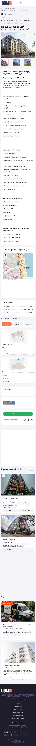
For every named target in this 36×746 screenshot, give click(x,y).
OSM (31, 278)
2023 (26, 10)
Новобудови (12, 10)
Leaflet (26, 278)
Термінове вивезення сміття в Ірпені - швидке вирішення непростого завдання (18, 625)
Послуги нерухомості (19, 628)
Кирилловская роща (10, 498)
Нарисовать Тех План (18, 712)
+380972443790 (9, 732)
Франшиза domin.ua (18, 715)
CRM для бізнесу (18, 709)
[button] (18, 264)
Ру (20, 3)
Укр (17, 3)
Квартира (17, 667)
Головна (3, 10)
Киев (20, 10)
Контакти (18, 703)
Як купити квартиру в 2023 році (11, 665)
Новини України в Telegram (18, 718)
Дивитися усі (17, 679)
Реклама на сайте (18, 706)
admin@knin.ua (16, 735)
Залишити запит (26, 510)
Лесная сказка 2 (9, 539)
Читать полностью (7, 637)
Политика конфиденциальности (18, 698)
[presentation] (5, 45)
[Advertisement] (18, 448)
